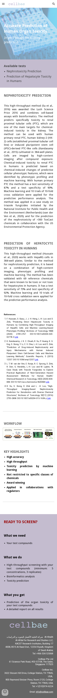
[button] (3, 4)
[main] (28, 33)
